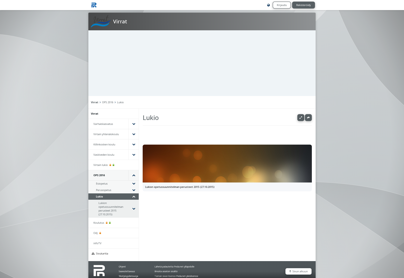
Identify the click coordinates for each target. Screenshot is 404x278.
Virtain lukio (100, 165)
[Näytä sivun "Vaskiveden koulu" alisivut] (133, 155)
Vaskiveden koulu (103, 154)
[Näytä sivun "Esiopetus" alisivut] (134, 183)
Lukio (120, 102)
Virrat (94, 102)
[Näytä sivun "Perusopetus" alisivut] (134, 190)
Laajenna (303, 117)
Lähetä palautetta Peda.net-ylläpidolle (174, 266)
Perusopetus (103, 190)
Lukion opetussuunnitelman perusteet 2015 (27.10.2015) (110, 208)
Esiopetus (102, 183)
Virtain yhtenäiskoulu (106, 134)
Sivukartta (102, 253)
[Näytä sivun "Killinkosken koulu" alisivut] (133, 144)
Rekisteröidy (303, 5)
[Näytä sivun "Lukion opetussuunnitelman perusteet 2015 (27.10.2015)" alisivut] (134, 209)
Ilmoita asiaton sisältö (166, 271)
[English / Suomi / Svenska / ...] (268, 5)
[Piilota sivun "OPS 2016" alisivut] (133, 175)
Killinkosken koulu (104, 144)
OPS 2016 (107, 102)
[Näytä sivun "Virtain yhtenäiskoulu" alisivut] (133, 134)
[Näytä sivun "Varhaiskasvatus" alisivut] (133, 124)
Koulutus (98, 222)
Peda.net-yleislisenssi (187, 276)
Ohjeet (122, 266)
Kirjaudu (282, 5)
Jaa (308, 117)
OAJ (95, 233)
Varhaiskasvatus (103, 124)
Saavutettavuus (127, 271)
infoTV (97, 243)
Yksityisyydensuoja (128, 276)
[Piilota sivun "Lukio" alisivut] (134, 196)
